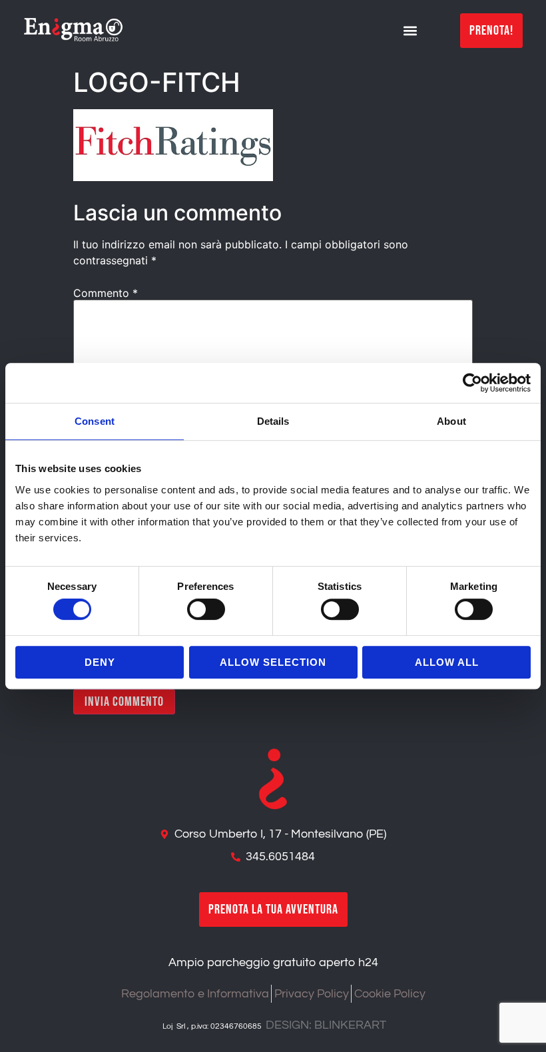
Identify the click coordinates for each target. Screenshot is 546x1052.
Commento (105, 293)
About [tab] (451, 421)
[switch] (206, 609)
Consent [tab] (95, 421)
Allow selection (273, 662)
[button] (410, 31)
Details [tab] (273, 421)
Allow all (447, 662)
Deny (100, 662)
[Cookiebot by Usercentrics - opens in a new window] (472, 383)
